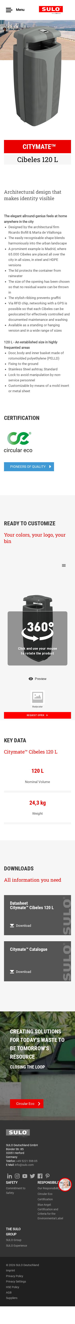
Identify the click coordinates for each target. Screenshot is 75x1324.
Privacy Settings (16, 1281)
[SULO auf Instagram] (17, 1175)
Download (23, 926)
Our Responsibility (49, 1188)
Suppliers (11, 1298)
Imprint (10, 1270)
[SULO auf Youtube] (24, 1175)
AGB (9, 1292)
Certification (45, 1199)
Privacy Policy (14, 1276)
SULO (54, 10)
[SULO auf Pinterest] (47, 1175)
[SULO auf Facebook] (39, 1175)
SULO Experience (16, 1245)
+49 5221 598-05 (26, 1161)
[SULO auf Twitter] (32, 1175)
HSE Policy (12, 1287)
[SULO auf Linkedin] (9, 1175)
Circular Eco (45, 1193)
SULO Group (13, 1240)
